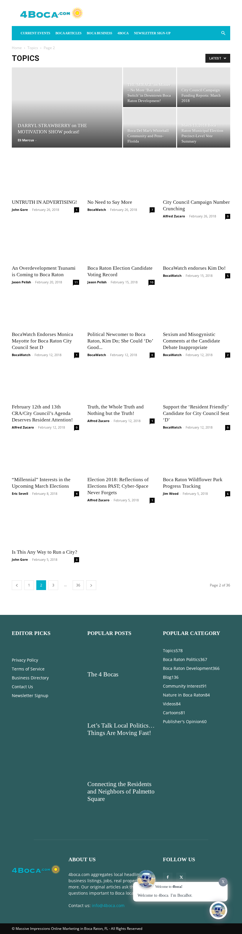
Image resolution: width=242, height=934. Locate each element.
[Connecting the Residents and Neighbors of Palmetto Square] (121, 566)
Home (17, 47)
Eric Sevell (20, 327)
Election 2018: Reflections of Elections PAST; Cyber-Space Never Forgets (118, 319)
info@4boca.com (108, 706)
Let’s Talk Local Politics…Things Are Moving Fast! (121, 529)
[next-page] (91, 385)
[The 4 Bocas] (121, 457)
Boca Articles (68, 33)
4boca (123, 33)
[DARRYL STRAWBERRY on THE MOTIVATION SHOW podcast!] (67, 115)
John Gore (20, 176)
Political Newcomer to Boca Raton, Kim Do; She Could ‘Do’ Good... (120, 241)
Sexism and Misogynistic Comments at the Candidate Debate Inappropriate (191, 241)
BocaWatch (96, 176)
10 (151, 216)
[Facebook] (167, 678)
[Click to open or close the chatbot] (218, 910)
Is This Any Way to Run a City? (44, 352)
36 (78, 385)
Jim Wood (171, 327)
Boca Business (99, 33)
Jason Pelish (21, 215)
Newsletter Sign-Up (152, 33)
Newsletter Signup (30, 496)
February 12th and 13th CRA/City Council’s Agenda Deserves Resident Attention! (42, 280)
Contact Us (22, 487)
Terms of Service (28, 469)
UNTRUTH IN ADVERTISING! (44, 169)
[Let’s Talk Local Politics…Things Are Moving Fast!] (121, 508)
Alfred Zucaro (174, 182)
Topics (32, 47)
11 (76, 216)
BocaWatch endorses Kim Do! (194, 201)
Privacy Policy (25, 460)
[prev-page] (17, 385)
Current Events (35, 33)
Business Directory (30, 478)
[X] (181, 678)
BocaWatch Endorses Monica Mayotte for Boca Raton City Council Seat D (42, 241)
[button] (223, 33)
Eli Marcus (26, 140)
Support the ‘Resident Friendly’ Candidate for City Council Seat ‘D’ (196, 280)
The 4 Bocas (102, 474)
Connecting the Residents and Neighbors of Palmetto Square (121, 592)
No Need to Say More (109, 169)
